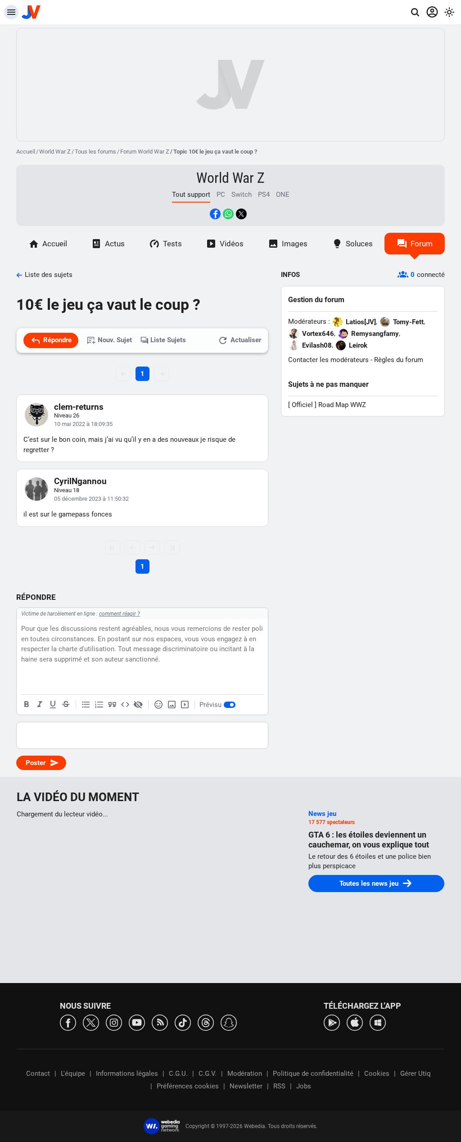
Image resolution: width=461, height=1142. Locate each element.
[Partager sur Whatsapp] (228, 213)
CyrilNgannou (80, 481)
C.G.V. (208, 1073)
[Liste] (86, 704)
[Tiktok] (183, 1022)
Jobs (303, 1086)
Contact (38, 1073)
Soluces (359, 243)
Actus (115, 243)
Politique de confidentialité (313, 1073)
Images (294, 243)
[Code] (125, 704)
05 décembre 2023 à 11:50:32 (91, 498)
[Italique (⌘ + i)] (39, 704)
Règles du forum (398, 360)
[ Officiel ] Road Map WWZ (327, 405)
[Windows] (378, 1022)
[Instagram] (114, 1022)
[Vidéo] (184, 704)
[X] (91, 1022)
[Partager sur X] (241, 213)
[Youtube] (137, 1022)
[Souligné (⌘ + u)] (52, 704)
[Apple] (355, 1022)
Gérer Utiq (415, 1073)
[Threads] (206, 1022)
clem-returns (79, 407)
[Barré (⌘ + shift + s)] (65, 704)
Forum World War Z (144, 151)
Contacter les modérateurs (328, 360)
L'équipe (73, 1073)
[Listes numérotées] (99, 704)
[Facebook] (68, 1022)
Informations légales (127, 1073)
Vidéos (232, 243)
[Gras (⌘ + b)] (26, 704)
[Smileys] (158, 704)
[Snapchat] (229, 1022)
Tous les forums (95, 151)
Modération (244, 1073)
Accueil (25, 151)
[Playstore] (332, 1022)
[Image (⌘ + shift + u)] (171, 704)
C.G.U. (178, 1073)
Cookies (376, 1073)
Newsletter (246, 1086)
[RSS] (160, 1022)
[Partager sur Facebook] (215, 213)
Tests (172, 243)
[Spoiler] (138, 704)
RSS (279, 1086)
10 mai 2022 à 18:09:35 (83, 424)
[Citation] (112, 704)
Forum (422, 243)
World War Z (55, 151)
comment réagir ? (119, 614)
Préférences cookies (188, 1086)
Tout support (191, 194)
